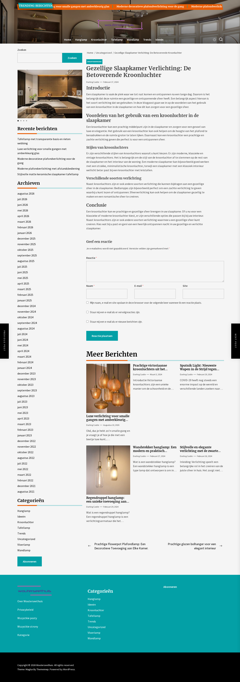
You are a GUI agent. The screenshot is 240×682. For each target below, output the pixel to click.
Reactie (91, 258)
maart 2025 (24, 289)
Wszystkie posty (27, 618)
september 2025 (27, 255)
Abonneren (29, 561)
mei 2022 (22, 469)
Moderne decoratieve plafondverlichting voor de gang (137, 6)
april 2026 (23, 216)
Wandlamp (133, 39)
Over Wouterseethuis (30, 601)
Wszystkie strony (27, 626)
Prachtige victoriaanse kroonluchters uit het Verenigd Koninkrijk (150, 369)
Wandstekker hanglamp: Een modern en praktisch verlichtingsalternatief (155, 450)
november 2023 (26, 379)
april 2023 (23, 418)
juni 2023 (22, 407)
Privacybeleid (25, 609)
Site (185, 285)
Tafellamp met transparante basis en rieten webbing (43, 141)
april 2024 (23, 351)
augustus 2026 (25, 193)
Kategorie (23, 635)
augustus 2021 (25, 491)
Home (67, 39)
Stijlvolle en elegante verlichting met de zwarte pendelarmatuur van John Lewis (199, 452)
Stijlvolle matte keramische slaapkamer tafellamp (48, 174)
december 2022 (26, 441)
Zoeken (21, 49)
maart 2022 (24, 474)
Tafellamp (117, 39)
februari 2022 (25, 480)
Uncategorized (26, 539)
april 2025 (23, 283)
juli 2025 (22, 266)
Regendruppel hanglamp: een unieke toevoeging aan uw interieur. (106, 501)
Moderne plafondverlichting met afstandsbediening (48, 168)
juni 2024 (22, 339)
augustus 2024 (25, 328)
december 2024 (26, 306)
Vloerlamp (23, 544)
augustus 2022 (25, 458)
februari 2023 (25, 429)
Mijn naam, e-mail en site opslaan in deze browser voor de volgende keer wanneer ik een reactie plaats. (146, 302)
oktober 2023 (25, 384)
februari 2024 (25, 362)
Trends (147, 39)
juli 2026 (22, 199)
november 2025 (26, 244)
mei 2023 (22, 413)
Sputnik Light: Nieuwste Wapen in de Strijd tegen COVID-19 (198, 369)
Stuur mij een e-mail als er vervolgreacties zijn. (115, 312)
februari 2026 (25, 227)
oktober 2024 (25, 317)
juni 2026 (22, 204)
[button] (79, 92)
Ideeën (159, 39)
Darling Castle (92, 82)
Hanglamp (81, 39)
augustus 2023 (25, 396)
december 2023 (26, 373)
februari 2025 (25, 294)
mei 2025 (22, 278)
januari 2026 (24, 233)
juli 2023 (22, 401)
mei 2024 (22, 345)
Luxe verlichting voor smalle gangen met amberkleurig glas (59, 6)
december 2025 (26, 238)
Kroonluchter (99, 39)
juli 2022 (22, 463)
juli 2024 (22, 334)
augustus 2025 (25, 261)
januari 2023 (24, 435)
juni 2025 (22, 272)
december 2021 (26, 486)
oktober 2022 (25, 452)
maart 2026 (24, 221)
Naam (90, 285)
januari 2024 (24, 368)
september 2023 (27, 390)
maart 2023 (24, 424)
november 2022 (26, 446)
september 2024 (27, 323)
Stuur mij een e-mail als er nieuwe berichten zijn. (116, 321)
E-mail (139, 285)
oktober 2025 (25, 249)
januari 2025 (24, 300)
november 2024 (26, 311)
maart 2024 (24, 356)
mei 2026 (22, 210)
